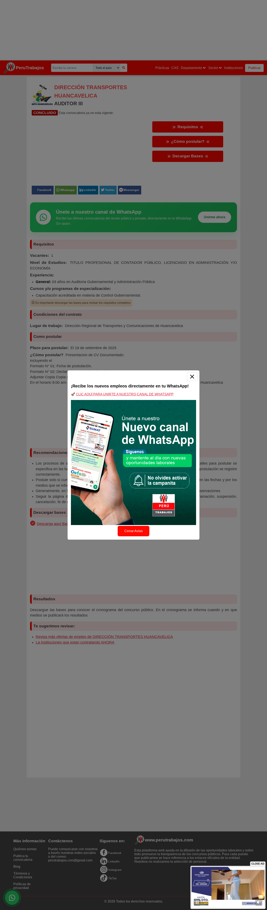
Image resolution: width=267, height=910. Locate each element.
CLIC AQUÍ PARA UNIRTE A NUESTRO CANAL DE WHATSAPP (125, 394)
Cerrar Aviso (133, 531)
